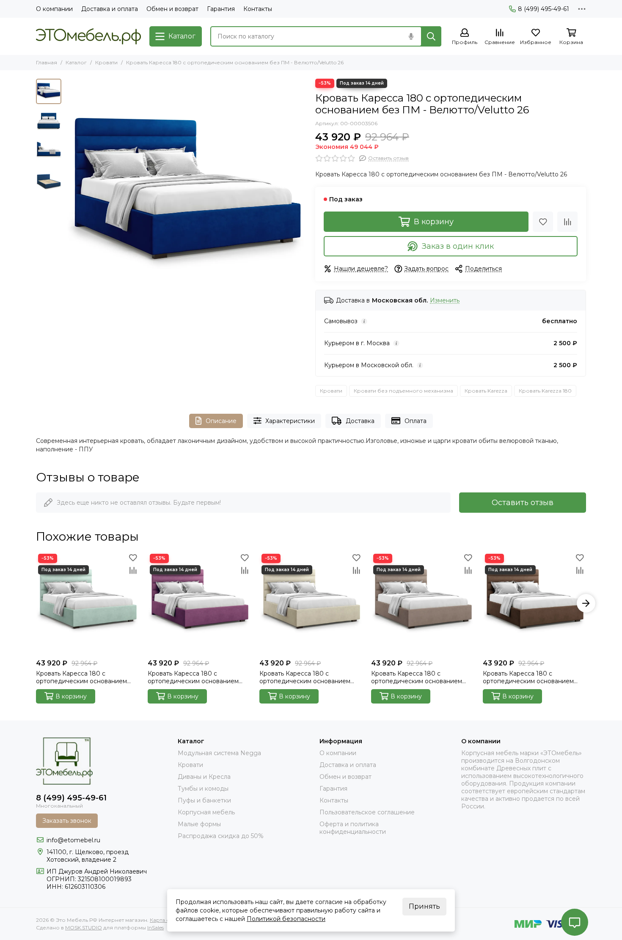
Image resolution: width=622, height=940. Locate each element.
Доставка (360, 421)
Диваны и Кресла (204, 777)
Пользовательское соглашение (367, 812)
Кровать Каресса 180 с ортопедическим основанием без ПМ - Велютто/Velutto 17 (304, 677)
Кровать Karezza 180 (545, 391)
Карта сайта (165, 920)
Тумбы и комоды (203, 788)
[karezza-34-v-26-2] (186, 199)
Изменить (445, 300)
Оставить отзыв (522, 502)
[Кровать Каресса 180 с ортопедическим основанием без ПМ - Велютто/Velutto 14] (87, 603)
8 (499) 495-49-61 (543, 9)
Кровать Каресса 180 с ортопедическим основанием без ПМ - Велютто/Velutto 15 (193, 677)
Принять (424, 906)
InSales (155, 927)
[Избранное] (543, 222)
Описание (221, 421)
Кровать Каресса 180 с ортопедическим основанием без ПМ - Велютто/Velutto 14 (81, 677)
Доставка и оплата (109, 9)
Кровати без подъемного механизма (403, 391)
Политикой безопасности (286, 919)
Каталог (76, 62)
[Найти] (431, 36)
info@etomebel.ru (73, 840)
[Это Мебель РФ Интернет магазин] (88, 36)
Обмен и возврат (172, 9)
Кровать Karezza (486, 391)
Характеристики (290, 421)
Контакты (257, 9)
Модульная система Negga (219, 753)
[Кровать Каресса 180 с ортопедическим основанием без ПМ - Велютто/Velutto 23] (534, 603)
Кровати (106, 62)
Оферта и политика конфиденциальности (352, 828)
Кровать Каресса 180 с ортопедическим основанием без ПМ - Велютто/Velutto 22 (416, 677)
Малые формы (199, 824)
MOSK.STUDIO (83, 927)
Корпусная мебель (206, 812)
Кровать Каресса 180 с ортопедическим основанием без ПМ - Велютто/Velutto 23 (528, 677)
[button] (70, 199)
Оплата (416, 421)
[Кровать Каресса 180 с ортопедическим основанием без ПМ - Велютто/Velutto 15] (199, 603)
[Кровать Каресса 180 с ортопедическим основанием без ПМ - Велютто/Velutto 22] (422, 603)
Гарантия (221, 9)
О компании (54, 9)
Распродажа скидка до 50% (221, 836)
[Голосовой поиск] (411, 36)
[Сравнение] (567, 222)
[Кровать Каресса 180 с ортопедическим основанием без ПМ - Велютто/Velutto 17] (311, 603)
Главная (46, 62)
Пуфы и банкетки (204, 800)
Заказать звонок (66, 821)
